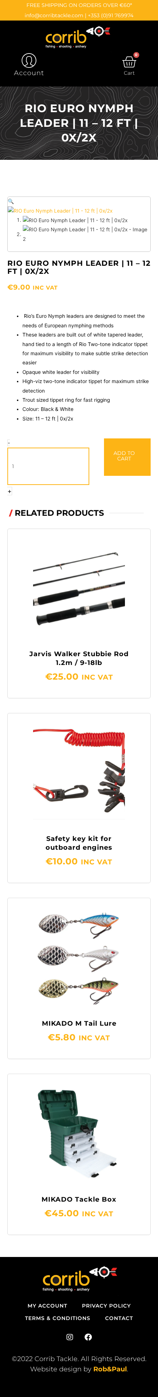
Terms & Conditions (57, 1318)
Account (29, 73)
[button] (11, 201)
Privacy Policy (106, 1305)
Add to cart (124, 456)
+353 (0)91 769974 (110, 15)
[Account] (29, 60)
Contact (119, 1318)
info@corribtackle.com (54, 15)
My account (47, 1305)
